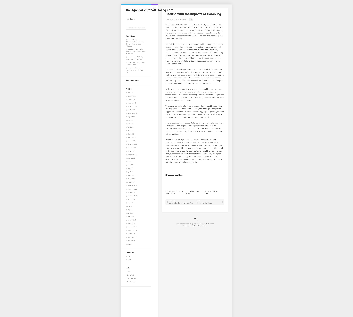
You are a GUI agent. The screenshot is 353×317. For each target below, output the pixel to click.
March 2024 (131, 134)
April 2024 (130, 130)
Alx (206, 226)
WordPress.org (131, 282)
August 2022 (131, 199)
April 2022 (130, 213)
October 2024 (131, 110)
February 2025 (132, 96)
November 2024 (132, 106)
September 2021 (132, 237)
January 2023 (131, 182)
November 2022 (132, 189)
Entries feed (130, 275)
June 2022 (130, 206)
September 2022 (132, 196)
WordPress (194, 226)
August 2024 (131, 117)
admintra (184, 19)
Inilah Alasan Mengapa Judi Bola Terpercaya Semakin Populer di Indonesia (136, 51)
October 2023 (131, 151)
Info (129, 256)
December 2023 (132, 144)
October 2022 (131, 192)
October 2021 (131, 234)
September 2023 (132, 154)
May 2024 (130, 127)
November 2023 (132, 148)
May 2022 (130, 209)
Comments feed (131, 278)
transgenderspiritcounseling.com (136, 10)
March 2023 (131, 175)
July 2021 (130, 244)
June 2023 (130, 165)
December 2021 (132, 227)
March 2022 (131, 216)
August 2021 (131, 240)
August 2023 (131, 158)
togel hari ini (131, 19)
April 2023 (130, 172)
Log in (128, 271)
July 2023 (130, 161)
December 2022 (132, 185)
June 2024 (130, 123)
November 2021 (132, 230)
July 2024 (130, 120)
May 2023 (130, 168)
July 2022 (130, 203)
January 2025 (131, 99)
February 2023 (132, 178)
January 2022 (131, 223)
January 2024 (131, 141)
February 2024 (132, 137)
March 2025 (131, 92)
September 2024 (132, 113)
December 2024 (132, 103)
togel (129, 259)
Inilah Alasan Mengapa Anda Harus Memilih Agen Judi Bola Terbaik (135, 70)
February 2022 (132, 220)
